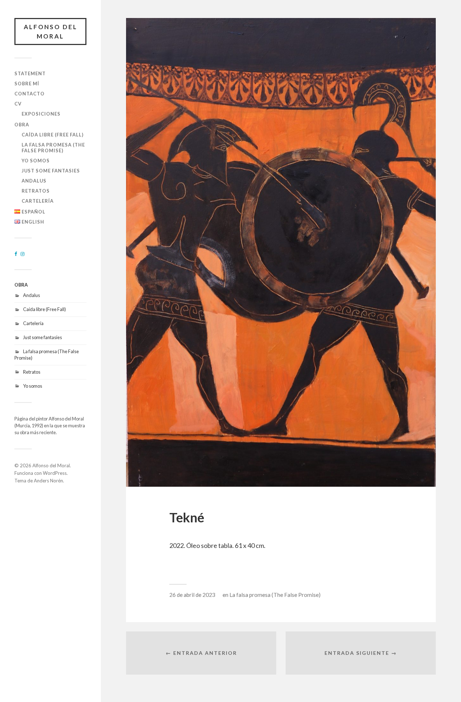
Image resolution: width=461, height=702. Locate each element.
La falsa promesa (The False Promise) (53, 147)
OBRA (21, 124)
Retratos (36, 191)
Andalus (34, 181)
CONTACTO (29, 93)
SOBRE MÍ (26, 83)
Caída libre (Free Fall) (53, 135)
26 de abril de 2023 (192, 594)
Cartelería (38, 201)
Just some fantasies (51, 171)
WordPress (55, 473)
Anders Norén (48, 480)
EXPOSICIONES (41, 114)
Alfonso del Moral (50, 31)
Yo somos (36, 160)
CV (18, 104)
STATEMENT (30, 73)
